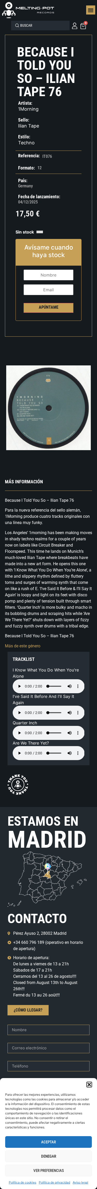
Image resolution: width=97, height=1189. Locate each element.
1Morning (28, 109)
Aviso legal (80, 1182)
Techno (26, 142)
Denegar (48, 1156)
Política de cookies (22, 1182)
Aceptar (48, 1142)
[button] (89, 1084)
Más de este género (22, 645)
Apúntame (48, 307)
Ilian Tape (28, 126)
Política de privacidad (54, 1182)
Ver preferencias (48, 1170)
